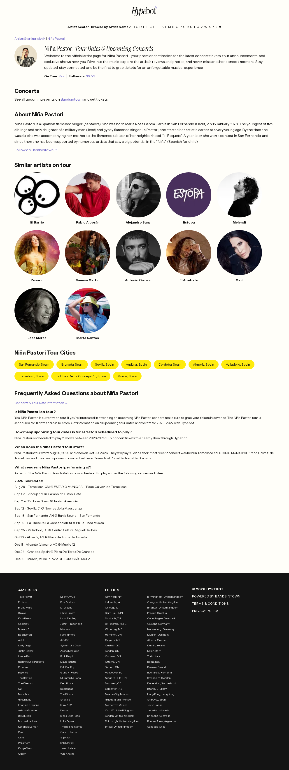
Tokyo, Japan (155, 705)
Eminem (23, 602)
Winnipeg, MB (113, 629)
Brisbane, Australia (158, 715)
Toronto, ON (112, 667)
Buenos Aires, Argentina (162, 721)
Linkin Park (25, 656)
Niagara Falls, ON (116, 678)
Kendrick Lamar (28, 726)
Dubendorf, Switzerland (161, 683)
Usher (22, 737)
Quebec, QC (112, 645)
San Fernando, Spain (34, 364)
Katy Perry (24, 618)
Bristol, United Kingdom (119, 726)
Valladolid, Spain (238, 364)
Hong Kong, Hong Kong (161, 694)
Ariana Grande (27, 710)
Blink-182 (66, 705)
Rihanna (23, 667)
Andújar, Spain (136, 364)
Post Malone (67, 602)
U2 (20, 688)
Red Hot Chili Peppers (31, 661)
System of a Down (71, 645)
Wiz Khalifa (67, 753)
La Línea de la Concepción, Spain (81, 376)
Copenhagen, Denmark (161, 618)
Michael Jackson (28, 721)
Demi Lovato (67, 683)
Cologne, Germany (158, 623)
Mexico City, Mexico (117, 694)
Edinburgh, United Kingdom (122, 721)
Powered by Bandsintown (216, 596)
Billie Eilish (24, 715)
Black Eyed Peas (70, 715)
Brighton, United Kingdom (162, 607)
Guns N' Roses (69, 672)
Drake (22, 613)
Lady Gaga (25, 645)
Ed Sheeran (25, 634)
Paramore (24, 743)
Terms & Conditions (210, 604)
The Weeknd (25, 683)
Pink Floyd (66, 656)
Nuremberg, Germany (160, 629)
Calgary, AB (112, 640)
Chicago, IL (111, 607)
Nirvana (65, 629)
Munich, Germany (158, 634)
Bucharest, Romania (159, 672)
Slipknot (65, 737)
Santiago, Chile (156, 726)
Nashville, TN (113, 618)
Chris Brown (67, 613)
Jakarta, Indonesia (158, 710)
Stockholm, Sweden (159, 678)
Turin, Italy (153, 656)
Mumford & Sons (70, 678)
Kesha (64, 710)
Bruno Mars (25, 607)
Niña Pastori (56, 39)
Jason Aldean (68, 748)
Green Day (24, 699)
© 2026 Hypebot (208, 589)
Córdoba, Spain (169, 364)
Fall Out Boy (67, 667)
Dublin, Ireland (156, 645)
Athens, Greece (156, 640)
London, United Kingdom (120, 715)
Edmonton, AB (113, 688)
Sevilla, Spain (104, 364)
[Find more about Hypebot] (144, 11)
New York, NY (113, 596)
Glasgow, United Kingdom (163, 602)
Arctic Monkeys (69, 650)
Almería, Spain (203, 364)
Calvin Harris (68, 732)
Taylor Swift (25, 596)
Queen (22, 753)
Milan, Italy (154, 650)
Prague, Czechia (157, 613)
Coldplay (23, 623)
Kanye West (25, 748)
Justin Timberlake (71, 623)
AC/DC (64, 640)
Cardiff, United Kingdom (119, 710)
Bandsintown (72, 99)
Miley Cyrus (67, 596)
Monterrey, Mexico (116, 705)
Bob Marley (67, 743)
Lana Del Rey (68, 618)
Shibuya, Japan (156, 699)
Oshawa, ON (113, 656)
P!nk (20, 732)
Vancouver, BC (114, 672)
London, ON (112, 650)
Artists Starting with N (30, 39)
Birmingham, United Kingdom (165, 596)
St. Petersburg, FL (115, 623)
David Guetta (68, 661)
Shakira (65, 699)
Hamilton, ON (113, 634)
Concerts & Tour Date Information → (41, 403)
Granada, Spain (72, 364)
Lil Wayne (66, 607)
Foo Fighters (67, 634)
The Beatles (25, 678)
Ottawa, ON (112, 661)
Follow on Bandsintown (34, 150)
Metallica (23, 694)
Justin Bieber (25, 650)
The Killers (66, 694)
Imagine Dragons (28, 705)
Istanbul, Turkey (157, 688)
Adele (21, 640)
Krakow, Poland (156, 667)
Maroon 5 (24, 629)
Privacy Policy (205, 611)
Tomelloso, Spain (31, 376)
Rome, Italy (153, 661)
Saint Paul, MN (114, 613)
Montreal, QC (113, 683)
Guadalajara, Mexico (118, 699)
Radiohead (66, 688)
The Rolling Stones (71, 726)
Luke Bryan (67, 721)
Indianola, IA (112, 602)
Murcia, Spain (127, 376)
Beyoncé (23, 672)
